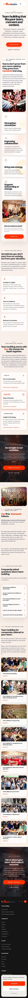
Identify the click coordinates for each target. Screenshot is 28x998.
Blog (2, 961)
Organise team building (7, 911)
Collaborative (4, 934)
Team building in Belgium (8, 914)
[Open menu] (20, 4)
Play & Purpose (5, 946)
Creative (3, 929)
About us (3, 957)
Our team (3, 959)
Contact (3, 966)
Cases (3, 964)
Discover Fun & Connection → (11, 387)
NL (19, 901)
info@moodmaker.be (6, 974)
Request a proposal (14, 49)
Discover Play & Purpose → (10, 406)
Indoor (3, 922)
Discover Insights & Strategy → (11, 427)
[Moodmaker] (10, 4)
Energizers (4, 936)
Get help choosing (14, 472)
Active (3, 927)
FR (22, 901)
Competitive (4, 931)
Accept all (14, 983)
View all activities (14, 467)
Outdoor (3, 924)
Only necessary (14, 989)
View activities (14, 44)
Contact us (14, 236)
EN (25, 901)
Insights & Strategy (6, 949)
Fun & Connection (6, 944)
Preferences (14, 993)
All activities (4, 909)
